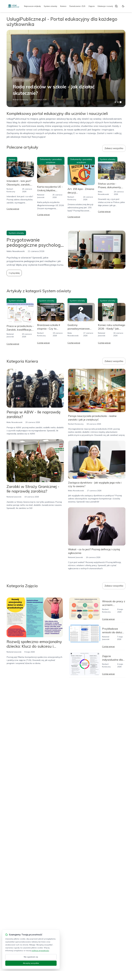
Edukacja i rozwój (105, 6)
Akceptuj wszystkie (31, 963)
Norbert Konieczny (20, 99)
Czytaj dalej (14, 273)
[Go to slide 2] (118, 102)
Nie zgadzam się (31, 957)
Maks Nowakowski (14, 422)
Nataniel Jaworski (14, 497)
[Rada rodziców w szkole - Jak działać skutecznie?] (66, 68)
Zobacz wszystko (114, 148)
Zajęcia (91, 6)
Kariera (63, 6)
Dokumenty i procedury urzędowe (51, 161)
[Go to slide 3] (120, 102)
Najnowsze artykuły (32, 6)
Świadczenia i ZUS (77, 6)
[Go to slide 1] (115, 102)
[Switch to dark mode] (123, 6)
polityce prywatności (40, 950)
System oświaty (50, 6)
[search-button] (116, 6)
